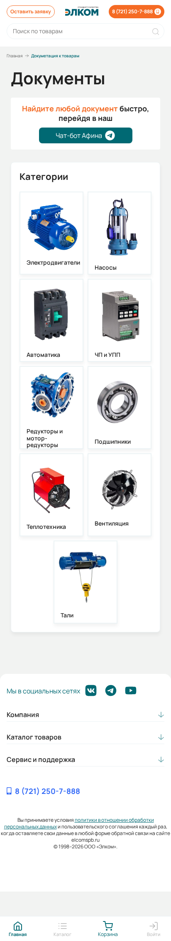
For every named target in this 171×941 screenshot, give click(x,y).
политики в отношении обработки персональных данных (79, 823)
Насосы (106, 267)
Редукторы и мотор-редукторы (45, 438)
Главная (15, 55)
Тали (67, 615)
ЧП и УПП (107, 355)
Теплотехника (46, 527)
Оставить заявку (30, 11)
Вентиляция (112, 523)
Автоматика (43, 355)
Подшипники (113, 441)
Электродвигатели (51, 262)
